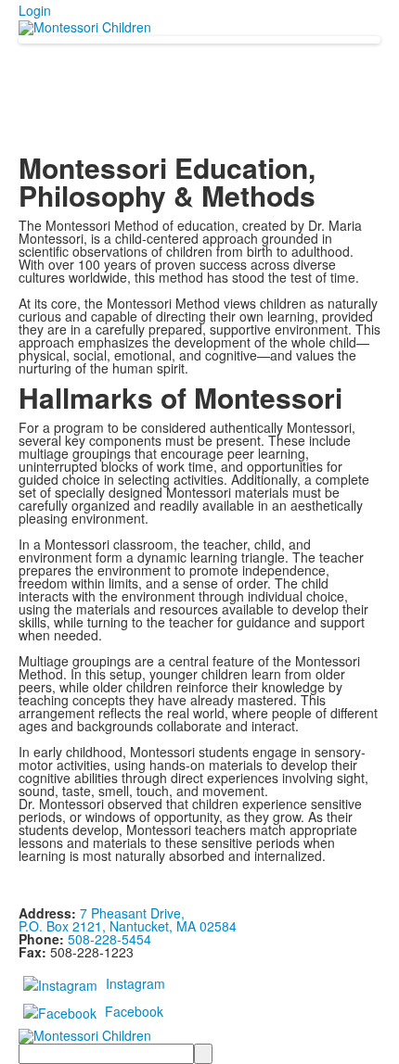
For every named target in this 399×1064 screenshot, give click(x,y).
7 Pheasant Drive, (132, 913)
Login (35, 10)
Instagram (135, 983)
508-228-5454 (109, 939)
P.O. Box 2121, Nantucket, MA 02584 (128, 926)
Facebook (134, 1011)
